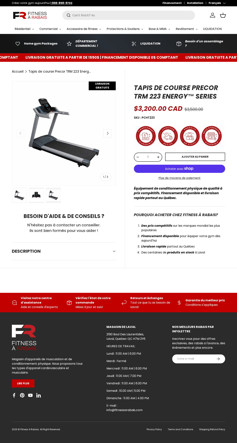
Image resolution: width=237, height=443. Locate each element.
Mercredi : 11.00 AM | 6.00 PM (126, 368)
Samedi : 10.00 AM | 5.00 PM (125, 391)
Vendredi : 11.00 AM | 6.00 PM (126, 383)
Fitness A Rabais (29, 429)
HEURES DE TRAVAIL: (120, 346)
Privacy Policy (154, 429)
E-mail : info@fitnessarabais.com (124, 407)
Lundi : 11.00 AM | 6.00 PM (123, 353)
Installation (195, 3)
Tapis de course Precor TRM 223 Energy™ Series (60, 71)
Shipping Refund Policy (212, 429)
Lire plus (23, 383)
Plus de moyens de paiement (179, 178)
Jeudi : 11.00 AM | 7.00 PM (123, 376)
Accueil (18, 71)
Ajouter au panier (195, 157)
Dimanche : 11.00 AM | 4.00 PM (127, 398)
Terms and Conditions (180, 429)
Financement (172, 3)
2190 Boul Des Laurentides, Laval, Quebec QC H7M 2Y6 (125, 336)
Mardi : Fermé (116, 361)
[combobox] (128, 15)
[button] (223, 15)
